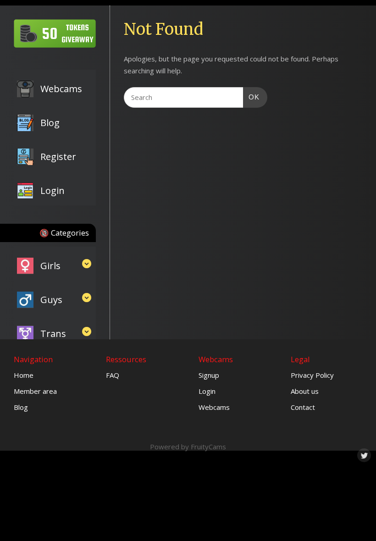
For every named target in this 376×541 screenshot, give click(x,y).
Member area (35, 391)
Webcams (214, 407)
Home (23, 375)
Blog (21, 407)
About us (305, 391)
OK (251, 97)
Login (207, 391)
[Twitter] (363, 454)
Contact (303, 407)
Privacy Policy (312, 375)
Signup (209, 375)
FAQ (112, 375)
